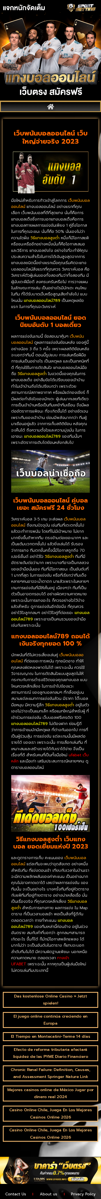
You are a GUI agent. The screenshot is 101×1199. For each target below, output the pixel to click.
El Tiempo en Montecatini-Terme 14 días (50, 1036)
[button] (50, 106)
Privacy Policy (83, 1194)
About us (48, 1194)
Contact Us (15, 1194)
